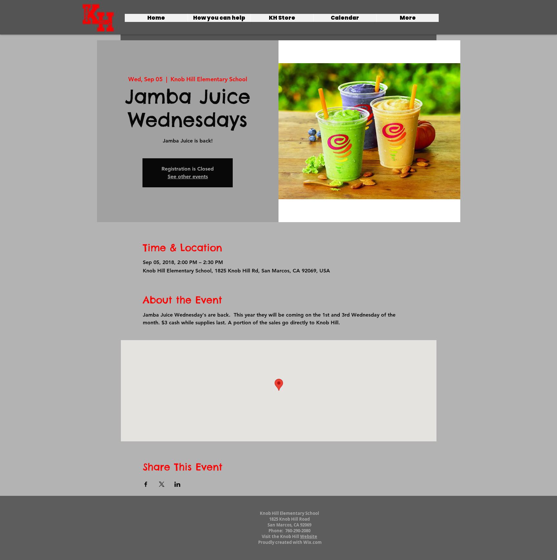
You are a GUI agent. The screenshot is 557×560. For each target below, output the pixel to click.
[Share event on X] (162, 484)
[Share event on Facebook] (146, 484)
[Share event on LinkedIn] (177, 484)
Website (308, 536)
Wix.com (312, 542)
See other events (188, 176)
